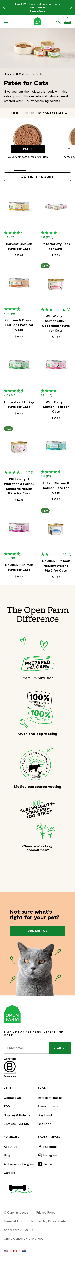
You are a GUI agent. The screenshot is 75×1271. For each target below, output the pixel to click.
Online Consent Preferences (23, 1238)
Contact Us (12, 1097)
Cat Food (44, 1124)
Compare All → (54, 113)
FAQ (7, 1106)
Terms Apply (37, 11)
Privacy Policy (45, 1212)
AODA (29, 1230)
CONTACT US (37, 930)
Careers (9, 1172)
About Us (10, 1146)
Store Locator (48, 1106)
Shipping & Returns (17, 1115)
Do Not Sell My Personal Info (46, 1221)
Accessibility (12, 1230)
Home (7, 74)
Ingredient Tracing (50, 1097)
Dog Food (45, 1115)
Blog (7, 1155)
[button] (6, 21)
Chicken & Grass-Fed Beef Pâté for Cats (19, 324)
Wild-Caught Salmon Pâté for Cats (56, 406)
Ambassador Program (19, 1164)
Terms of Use (13, 1221)
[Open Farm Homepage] (37, 21)
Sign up (60, 1047)
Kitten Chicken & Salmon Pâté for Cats (55, 487)
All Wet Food (23, 74)
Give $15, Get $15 (16, 1124)
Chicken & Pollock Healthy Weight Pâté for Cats (56, 565)
